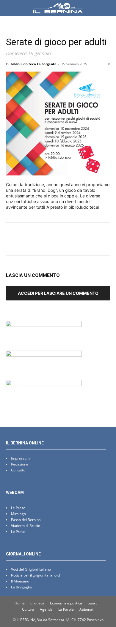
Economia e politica (66, 603)
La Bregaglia (21, 587)
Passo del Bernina (26, 519)
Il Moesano (20, 581)
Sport (92, 603)
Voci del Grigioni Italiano (31, 569)
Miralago (18, 513)
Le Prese (18, 507)
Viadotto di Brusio (25, 525)
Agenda (46, 609)
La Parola (66, 609)
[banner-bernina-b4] (44, 355)
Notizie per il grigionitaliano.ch (36, 575)
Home (20, 603)
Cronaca (37, 603)
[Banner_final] (44, 384)
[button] (10, 8)
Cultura (28, 609)
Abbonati (86, 609)
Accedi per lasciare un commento (58, 293)
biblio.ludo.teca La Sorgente (34, 64)
